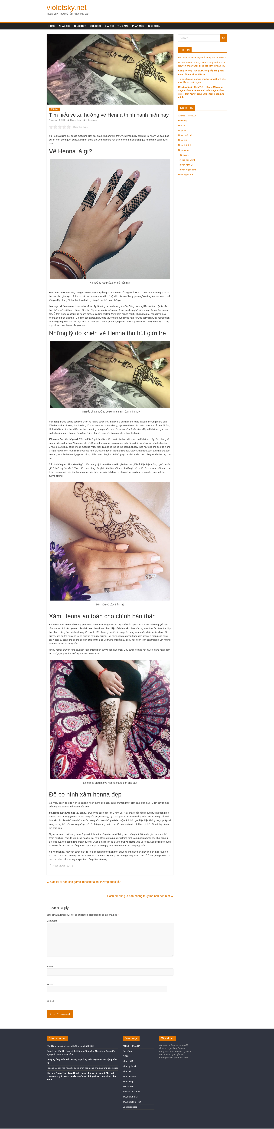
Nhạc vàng (183, 150)
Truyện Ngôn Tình (187, 169)
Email (50, 984)
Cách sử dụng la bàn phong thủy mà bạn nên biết (140, 896)
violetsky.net (67, 7)
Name (51, 966)
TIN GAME (122, 26)
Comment (53, 920)
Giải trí (109, 26)
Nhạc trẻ (64, 26)
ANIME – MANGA (187, 115)
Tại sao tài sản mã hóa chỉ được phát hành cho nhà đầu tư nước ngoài (82, 1068)
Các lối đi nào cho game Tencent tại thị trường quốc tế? (84, 881)
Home (52, 26)
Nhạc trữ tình (184, 145)
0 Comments (91, 120)
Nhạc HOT (80, 26)
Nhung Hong (76, 120)
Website (51, 1001)
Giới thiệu (154, 26)
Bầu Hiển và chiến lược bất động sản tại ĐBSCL (202, 57)
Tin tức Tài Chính (187, 160)
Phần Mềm (138, 26)
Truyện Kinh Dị (185, 164)
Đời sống (95, 26)
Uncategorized (185, 174)
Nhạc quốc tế (185, 135)
